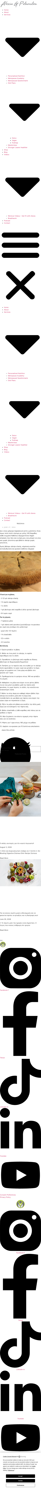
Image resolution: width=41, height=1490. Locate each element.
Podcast (7, 221)
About (6, 12)
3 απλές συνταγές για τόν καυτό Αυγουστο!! (17, 843)
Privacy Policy (5, 1197)
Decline (20, 1480)
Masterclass (12, 145)
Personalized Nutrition (16, 76)
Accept (20, 1476)
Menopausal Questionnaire (18, 81)
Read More (4, 858)
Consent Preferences (8, 1195)
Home (6, 10)
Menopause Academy (16, 78)
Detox (14, 138)
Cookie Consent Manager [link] (10, 1456)
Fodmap (15, 143)
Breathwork (12, 218)
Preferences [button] (11, 1470)
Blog (5, 152)
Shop (6, 150)
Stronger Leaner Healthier (17, 147)
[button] (20, 265)
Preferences (20, 1485)
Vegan (14, 140)
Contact (7, 223)
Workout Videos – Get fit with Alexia (21, 216)
